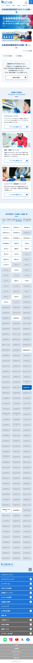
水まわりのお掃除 (6, 588)
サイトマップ (16, 654)
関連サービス (5, 629)
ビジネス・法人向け (7, 633)
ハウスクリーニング (7, 575)
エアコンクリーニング (7, 579)
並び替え (20, 56)
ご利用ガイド (5, 620)
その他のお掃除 (5, 611)
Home (16, 645)
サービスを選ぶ (8, 56)
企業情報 (16, 648)
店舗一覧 (3, 615)
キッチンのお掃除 (6, 597)
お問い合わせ (16, 658)
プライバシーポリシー (16, 651)
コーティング (5, 606)
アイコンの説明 (28, 51)
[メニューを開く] (31, 2)
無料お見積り (19, 221)
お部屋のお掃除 (5, 602)
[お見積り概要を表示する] (26, 2)
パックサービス (5, 584)
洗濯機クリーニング (7, 593)
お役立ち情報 (5, 624)
